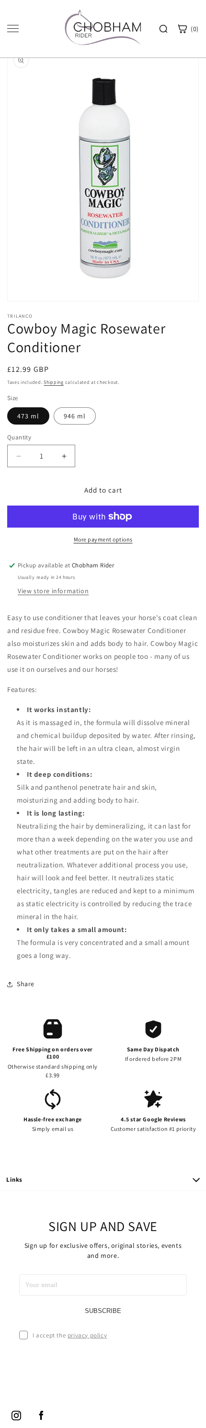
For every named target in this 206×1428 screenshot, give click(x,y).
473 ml (28, 416)
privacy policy (87, 1335)
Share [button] (25, 983)
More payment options (103, 539)
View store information (53, 591)
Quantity (19, 437)
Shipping (54, 382)
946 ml (75, 416)
